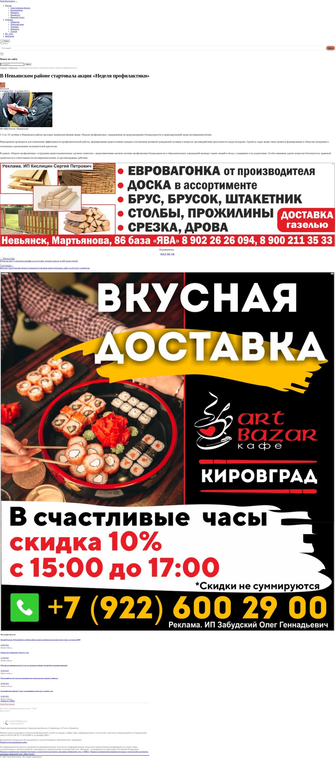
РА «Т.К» (9, 34)
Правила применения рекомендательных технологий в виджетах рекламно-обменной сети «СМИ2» (45, 752)
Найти (330, 48)
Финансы (14, 29)
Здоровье (14, 27)
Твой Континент (7, 1)
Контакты (9, 36)
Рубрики (9, 20)
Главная (3, 68)
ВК (168, 254)
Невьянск (14, 13)
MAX (163, 254)
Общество (14, 22)
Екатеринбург (16, 10)
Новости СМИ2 (8, 701)
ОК (173, 254)
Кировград (15, 15)
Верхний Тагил (17, 17)
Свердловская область (20, 8)
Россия (8, 5)
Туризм (13, 31)
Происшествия (17, 24)
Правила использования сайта (13, 742)
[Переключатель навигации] (16, 1)
